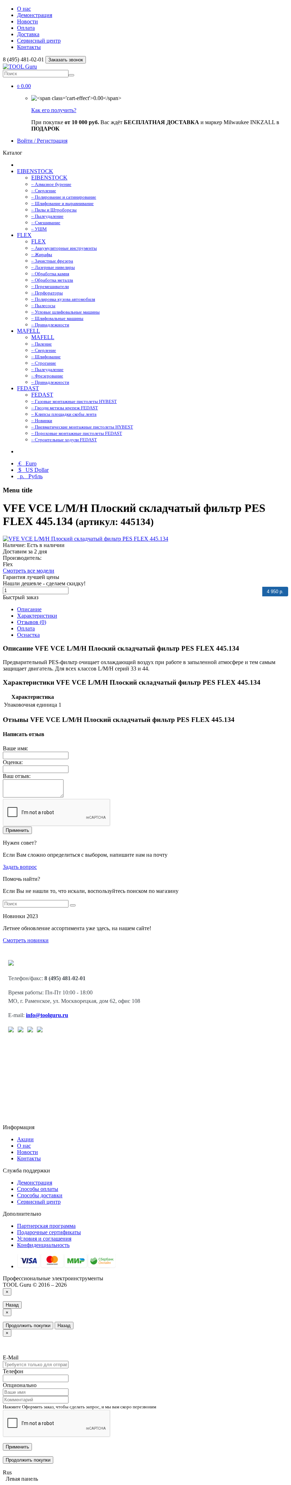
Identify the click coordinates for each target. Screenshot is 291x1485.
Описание (29, 609)
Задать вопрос (20, 867)
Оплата (26, 28)
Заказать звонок (65, 59)
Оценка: (13, 762)
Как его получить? (53, 110)
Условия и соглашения (44, 1239)
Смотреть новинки (26, 940)
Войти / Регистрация (42, 141)
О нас (24, 9)
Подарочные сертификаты (49, 1232)
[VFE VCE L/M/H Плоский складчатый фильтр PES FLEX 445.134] (85, 539)
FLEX (24, 235)
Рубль (30, 476)
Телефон (13, 1371)
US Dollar (33, 470)
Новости (27, 21)
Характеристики (37, 616)
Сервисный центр (39, 41)
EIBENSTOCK (35, 171)
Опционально (20, 1385)
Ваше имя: (15, 748)
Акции (25, 1139)
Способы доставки (39, 1195)
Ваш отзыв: (17, 776)
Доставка (28, 34)
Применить (17, 830)
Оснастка (28, 635)
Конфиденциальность (43, 1245)
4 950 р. (275, 591)
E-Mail (10, 1357)
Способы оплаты (37, 1189)
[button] (24, 86)
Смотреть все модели (28, 571)
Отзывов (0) (31, 622)
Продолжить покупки (28, 1325)
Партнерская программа (46, 1226)
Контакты (29, 47)
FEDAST (28, 388)
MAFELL (28, 331)
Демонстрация (34, 15)
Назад (12, 1305)
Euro (27, 463)
